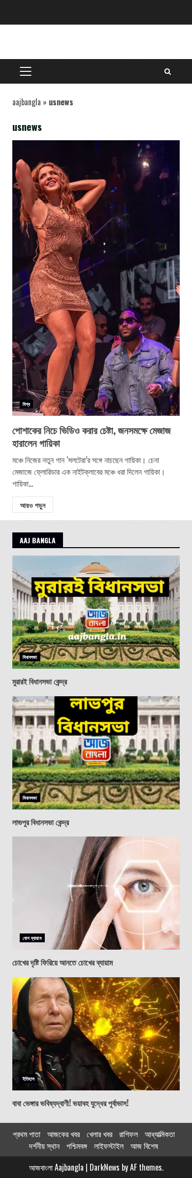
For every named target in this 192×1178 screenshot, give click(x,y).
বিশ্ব (26, 403)
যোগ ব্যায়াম (32, 937)
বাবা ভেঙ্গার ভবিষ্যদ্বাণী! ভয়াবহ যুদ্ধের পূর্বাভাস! (96, 1033)
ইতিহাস (28, 1078)
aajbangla (26, 102)
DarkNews (105, 1167)
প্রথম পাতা (26, 1134)
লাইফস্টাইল (109, 1145)
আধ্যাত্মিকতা (160, 1134)
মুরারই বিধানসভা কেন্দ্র (96, 612)
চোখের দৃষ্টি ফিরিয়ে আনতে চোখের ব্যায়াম (96, 893)
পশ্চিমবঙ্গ (76, 1145)
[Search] (167, 71)
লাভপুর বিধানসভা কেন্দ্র (96, 752)
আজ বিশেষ (144, 1145)
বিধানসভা (30, 656)
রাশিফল (128, 1134)
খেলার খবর (99, 1134)
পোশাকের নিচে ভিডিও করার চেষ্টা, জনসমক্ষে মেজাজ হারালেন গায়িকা (96, 278)
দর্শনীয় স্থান (44, 1145)
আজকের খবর (63, 1134)
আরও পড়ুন (32, 504)
